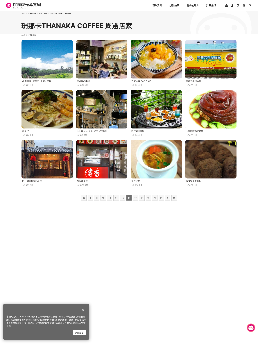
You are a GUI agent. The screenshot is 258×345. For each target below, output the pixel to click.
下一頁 (167, 198)
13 (110, 198)
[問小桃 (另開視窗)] (251, 327)
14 (116, 198)
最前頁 (84, 198)
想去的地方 (193, 5)
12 (103, 198)
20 (155, 198)
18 (142, 198)
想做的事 (174, 5)
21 (161, 198)
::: (21, 13)
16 (129, 198)
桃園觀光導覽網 (23, 5)
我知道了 (79, 332)
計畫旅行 (211, 5)
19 (148, 198)
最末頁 (174, 198)
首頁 (24, 13)
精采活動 (157, 5)
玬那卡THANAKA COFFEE (60, 13)
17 (135, 198)
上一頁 (90, 198)
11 (97, 198)
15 (122, 198)
